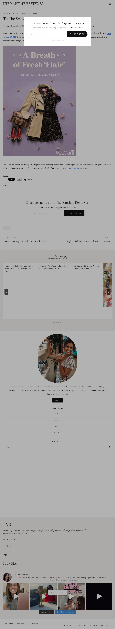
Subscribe (77, 34)
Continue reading (57, 41)
